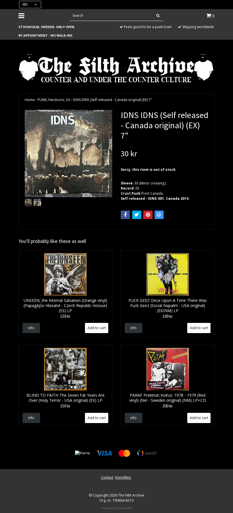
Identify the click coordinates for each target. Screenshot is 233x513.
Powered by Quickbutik (116, 508)
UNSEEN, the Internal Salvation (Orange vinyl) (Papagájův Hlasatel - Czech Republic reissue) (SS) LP (65, 305)
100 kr (168, 316)
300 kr (168, 406)
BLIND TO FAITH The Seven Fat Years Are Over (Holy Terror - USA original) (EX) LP (65, 397)
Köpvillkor (123, 477)
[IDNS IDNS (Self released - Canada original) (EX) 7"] (68, 153)
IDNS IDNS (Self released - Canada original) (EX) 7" (112, 99)
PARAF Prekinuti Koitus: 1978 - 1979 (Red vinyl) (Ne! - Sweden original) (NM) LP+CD (167, 397)
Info (31, 327)
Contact (107, 477)
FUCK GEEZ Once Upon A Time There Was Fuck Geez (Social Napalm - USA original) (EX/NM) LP (167, 305)
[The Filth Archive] (116, 67)
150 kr (65, 316)
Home (30, 99)
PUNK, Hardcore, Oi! (54, 99)
